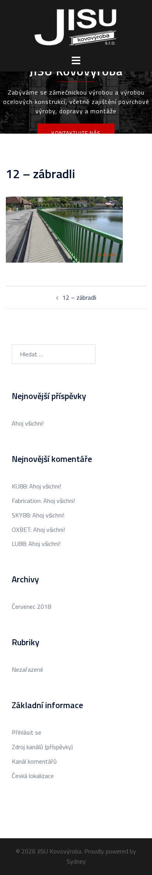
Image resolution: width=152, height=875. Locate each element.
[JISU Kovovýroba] (76, 26)
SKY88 (21, 515)
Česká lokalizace (33, 775)
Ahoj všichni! (28, 423)
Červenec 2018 (31, 606)
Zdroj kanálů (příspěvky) (42, 747)
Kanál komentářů (34, 761)
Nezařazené (27, 669)
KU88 (19, 486)
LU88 (19, 543)
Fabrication (26, 500)
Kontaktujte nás (76, 133)
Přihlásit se (26, 732)
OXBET (21, 529)
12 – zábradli (79, 297)
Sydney (76, 861)
